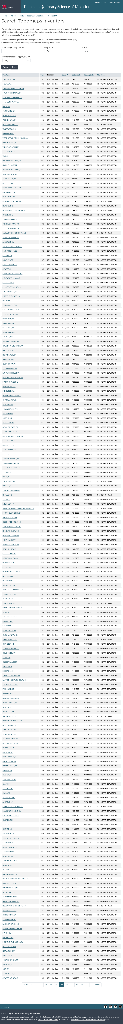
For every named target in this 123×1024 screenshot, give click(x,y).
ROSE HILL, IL (7, 418)
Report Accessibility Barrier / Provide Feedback (88, 1019)
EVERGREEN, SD (8, 689)
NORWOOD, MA (9, 951)
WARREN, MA (8, 694)
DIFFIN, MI (6, 301)
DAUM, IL (6, 477)
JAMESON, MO (8, 359)
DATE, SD (6, 106)
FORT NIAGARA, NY (10, 143)
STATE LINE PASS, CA (10, 102)
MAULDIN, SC (8, 752)
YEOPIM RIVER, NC (10, 897)
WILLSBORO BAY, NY (10, 888)
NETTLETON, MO (9, 946)
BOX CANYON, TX (9, 630)
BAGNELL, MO (8, 621)
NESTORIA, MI (8, 576)
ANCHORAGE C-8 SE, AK (12, 617)
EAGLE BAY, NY (8, 856)
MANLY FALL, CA (9, 192)
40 (77, 984)
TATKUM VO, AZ (9, 481)
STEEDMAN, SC (8, 843)
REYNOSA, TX (8, 599)
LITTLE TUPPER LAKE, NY (12, 928)
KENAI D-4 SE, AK (9, 549)
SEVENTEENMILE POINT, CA (13, 608)
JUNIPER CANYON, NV (11, 544)
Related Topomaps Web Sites (32, 16)
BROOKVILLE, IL (9, 445)
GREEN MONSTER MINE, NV (13, 346)
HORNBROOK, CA (9, 355)
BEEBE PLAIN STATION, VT (13, 806)
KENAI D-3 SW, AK (9, 179)
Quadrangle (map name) (12, 47)
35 (51, 984)
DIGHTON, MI (8, 671)
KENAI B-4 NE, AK (9, 734)
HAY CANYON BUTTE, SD (12, 721)
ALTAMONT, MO (9, 797)
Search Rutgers (115, 2)
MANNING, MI (8, 933)
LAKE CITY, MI (8, 183)
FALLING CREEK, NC (10, 874)
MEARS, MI (7, 567)
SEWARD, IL (7, 269)
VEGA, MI (6, 870)
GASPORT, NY (8, 707)
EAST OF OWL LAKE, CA (12, 310)
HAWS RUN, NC (8, 350)
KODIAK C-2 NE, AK (10, 368)
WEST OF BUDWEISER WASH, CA (15, 138)
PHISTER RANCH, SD (10, 960)
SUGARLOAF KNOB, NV (11, 296)
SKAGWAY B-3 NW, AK (11, 278)
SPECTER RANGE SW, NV (12, 287)
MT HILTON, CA (8, 391)
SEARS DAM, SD (8, 422)
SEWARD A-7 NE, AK (10, 978)
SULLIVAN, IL (7, 666)
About (13, 16)
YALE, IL (5, 156)
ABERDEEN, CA (8, 242)
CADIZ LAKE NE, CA (10, 264)
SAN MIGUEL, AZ (9, 603)
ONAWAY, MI (7, 770)
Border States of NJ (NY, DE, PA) (16, 56)
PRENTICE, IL (7, 965)
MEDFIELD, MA (8, 937)
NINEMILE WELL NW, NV (12, 395)
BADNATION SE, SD (10, 251)
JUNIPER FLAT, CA (9, 915)
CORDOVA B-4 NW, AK (11, 468)
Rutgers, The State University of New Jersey (23, 1014)
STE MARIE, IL (8, 472)
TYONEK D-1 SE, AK (10, 685)
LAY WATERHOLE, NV (11, 373)
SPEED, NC (6, 657)
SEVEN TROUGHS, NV (11, 237)
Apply (5, 67)
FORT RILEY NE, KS (10, 883)
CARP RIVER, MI (8, 820)
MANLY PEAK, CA (9, 563)
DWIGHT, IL (7, 486)
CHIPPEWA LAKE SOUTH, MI (13, 88)
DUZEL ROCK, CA (9, 115)
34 (46, 984)
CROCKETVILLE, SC (10, 292)
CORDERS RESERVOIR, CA (12, 97)
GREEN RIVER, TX (9, 716)
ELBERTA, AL (7, 865)
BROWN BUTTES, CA (11, 816)
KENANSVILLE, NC (9, 919)
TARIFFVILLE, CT (9, 111)
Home (4, 16)
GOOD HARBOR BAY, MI (12, 522)
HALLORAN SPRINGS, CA (12, 161)
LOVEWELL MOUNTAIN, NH (13, 377)
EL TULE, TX (7, 495)
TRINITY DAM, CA (9, 120)
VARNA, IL (6, 499)
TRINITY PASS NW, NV (11, 490)
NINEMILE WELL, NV (10, 766)
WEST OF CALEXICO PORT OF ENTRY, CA (18, 508)
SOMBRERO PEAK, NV (11, 463)
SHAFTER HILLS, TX (10, 639)
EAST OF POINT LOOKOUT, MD (15, 680)
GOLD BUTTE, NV (9, 152)
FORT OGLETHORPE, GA (12, 513)
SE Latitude (76, 75)
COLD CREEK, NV (9, 653)
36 (56, 984)
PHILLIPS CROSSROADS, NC (13, 590)
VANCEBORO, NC (9, 129)
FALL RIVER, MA (8, 504)
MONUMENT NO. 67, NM (12, 572)
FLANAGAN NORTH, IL (11, 698)
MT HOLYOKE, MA (9, 761)
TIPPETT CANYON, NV (11, 675)
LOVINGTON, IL (8, 748)
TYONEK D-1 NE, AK (10, 314)
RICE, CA (6, 969)
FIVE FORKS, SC (8, 328)
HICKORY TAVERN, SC (11, 535)
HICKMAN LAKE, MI (10, 165)
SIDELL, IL (6, 825)
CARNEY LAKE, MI (9, 450)
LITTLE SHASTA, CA (10, 558)
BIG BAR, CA (7, 255)
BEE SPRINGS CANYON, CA (13, 436)
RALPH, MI (6, 784)
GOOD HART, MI (9, 892)
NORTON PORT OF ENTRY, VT (14, 210)
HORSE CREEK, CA (9, 725)
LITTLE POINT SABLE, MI (12, 188)
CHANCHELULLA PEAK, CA (12, 273)
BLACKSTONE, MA (9, 441)
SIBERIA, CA (7, 84)
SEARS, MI (6, 793)
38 (67, 984)
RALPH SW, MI (8, 413)
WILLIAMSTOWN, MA (11, 147)
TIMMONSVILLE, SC (10, 305)
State (84, 47)
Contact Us (53, 16)
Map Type (48, 47)
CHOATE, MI (7, 829)
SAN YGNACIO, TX (9, 974)
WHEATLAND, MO (9, 332)
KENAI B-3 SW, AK (9, 364)
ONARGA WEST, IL (9, 400)
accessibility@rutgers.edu (47, 1019)
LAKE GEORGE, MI (9, 554)
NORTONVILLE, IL (9, 581)
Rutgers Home (100, 2)
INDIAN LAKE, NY (9, 540)
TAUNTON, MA (8, 852)
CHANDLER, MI (8, 644)
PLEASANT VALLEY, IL (11, 409)
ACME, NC (6, 612)
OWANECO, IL (8, 215)
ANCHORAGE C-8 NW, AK (12, 246)
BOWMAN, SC (8, 260)
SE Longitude (89, 75)
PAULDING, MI (8, 404)
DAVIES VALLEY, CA (10, 847)
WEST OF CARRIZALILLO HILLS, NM (16, 879)
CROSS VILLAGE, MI (10, 662)
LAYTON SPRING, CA (10, 743)
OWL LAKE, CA (8, 956)
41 (82, 984)
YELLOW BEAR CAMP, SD (12, 526)
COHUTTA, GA (8, 282)
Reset (14, 67)
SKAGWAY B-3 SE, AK (11, 648)
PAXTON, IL (7, 775)
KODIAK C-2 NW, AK (10, 739)
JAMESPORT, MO (9, 730)
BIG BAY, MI (7, 626)
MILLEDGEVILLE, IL (9, 757)
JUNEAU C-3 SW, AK (10, 174)
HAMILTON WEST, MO (11, 901)
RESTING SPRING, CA (11, 228)
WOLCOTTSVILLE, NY (11, 341)
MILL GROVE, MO (9, 386)
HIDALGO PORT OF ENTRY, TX (14, 906)
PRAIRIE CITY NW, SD (11, 224)
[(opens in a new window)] (105, 1006)
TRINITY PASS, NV (10, 861)
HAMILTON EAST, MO (11, 531)
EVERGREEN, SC (8, 319)
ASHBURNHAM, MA (10, 432)
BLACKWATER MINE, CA (12, 811)
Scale (65, 75)
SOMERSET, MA (8, 834)
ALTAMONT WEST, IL (11, 427)
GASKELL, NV (7, 337)
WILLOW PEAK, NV (10, 517)
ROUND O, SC (8, 788)
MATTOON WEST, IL (10, 382)
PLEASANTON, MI (9, 779)
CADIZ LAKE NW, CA (10, 635)
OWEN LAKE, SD (9, 585)
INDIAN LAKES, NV (9, 910)
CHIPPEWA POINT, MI (11, 459)
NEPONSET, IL (8, 206)
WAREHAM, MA (8, 323)
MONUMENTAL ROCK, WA (13, 942)
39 (72, 984)
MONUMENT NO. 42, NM (12, 201)
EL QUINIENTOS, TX (10, 124)
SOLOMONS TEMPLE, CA (12, 93)
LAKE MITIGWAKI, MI (11, 924)
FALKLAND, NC (8, 133)
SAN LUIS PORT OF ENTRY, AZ (14, 233)
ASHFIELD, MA (8, 802)
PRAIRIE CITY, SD (9, 594)
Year (42, 75)
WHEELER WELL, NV (10, 703)
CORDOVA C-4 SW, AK (11, 838)
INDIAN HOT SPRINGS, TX (12, 170)
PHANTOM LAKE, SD (10, 219)
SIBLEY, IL (6, 454)
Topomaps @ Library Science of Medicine (56, 6)
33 (41, 984)
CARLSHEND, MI (9, 79)
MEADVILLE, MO (9, 197)
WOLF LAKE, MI (8, 712)
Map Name (6, 75)
